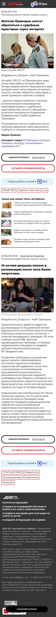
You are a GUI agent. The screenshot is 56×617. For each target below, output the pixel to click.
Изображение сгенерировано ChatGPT (22, 314)
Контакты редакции (15, 502)
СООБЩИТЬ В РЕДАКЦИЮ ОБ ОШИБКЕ (23, 520)
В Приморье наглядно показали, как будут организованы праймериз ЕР (25, 143)
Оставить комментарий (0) (28, 168)
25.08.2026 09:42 (9, 256)
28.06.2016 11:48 (9, 11)
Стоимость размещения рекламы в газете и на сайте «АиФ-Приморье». (24, 508)
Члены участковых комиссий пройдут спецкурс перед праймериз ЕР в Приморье (33, 204)
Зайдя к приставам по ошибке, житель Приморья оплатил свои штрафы (31, 231)
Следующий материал (27, 609)
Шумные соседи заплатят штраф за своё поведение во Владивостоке (32, 240)
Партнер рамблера (27, 603)
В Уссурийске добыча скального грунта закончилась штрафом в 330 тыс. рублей (32, 222)
